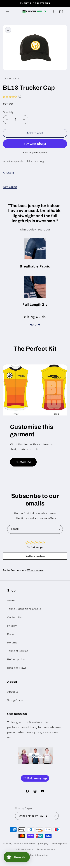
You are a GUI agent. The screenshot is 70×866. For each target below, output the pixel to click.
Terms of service (46, 849)
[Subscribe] (58, 529)
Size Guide (10, 187)
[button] (7, 11)
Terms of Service (17, 651)
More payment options (35, 153)
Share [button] (10, 173)
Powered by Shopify (37, 844)
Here (33, 324)
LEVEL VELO (19, 844)
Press (10, 634)
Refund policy (16, 659)
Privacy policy (25, 849)
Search (11, 600)
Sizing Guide (15, 700)
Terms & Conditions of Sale (24, 609)
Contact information (37, 855)
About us (12, 692)
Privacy (12, 626)
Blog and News (16, 668)
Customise (23, 462)
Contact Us (14, 617)
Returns (12, 642)
